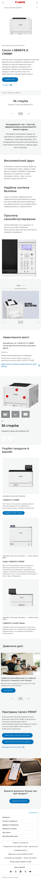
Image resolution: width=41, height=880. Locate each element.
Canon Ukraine (19, 867)
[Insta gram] (15, 871)
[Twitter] (25, 871)
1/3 (2, 421)
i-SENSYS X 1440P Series (14, 623)
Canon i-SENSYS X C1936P (10, 93)
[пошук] (3, 2)
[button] (13, 113)
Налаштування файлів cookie (20, 862)
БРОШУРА (4, 352)
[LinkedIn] (20, 871)
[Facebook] (11, 871)
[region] (20, 305)
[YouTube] (30, 871)
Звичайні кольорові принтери (13, 45)
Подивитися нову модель (14, 513)
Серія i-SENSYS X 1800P (13, 561)
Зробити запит (10, 79)
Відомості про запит (19, 801)
